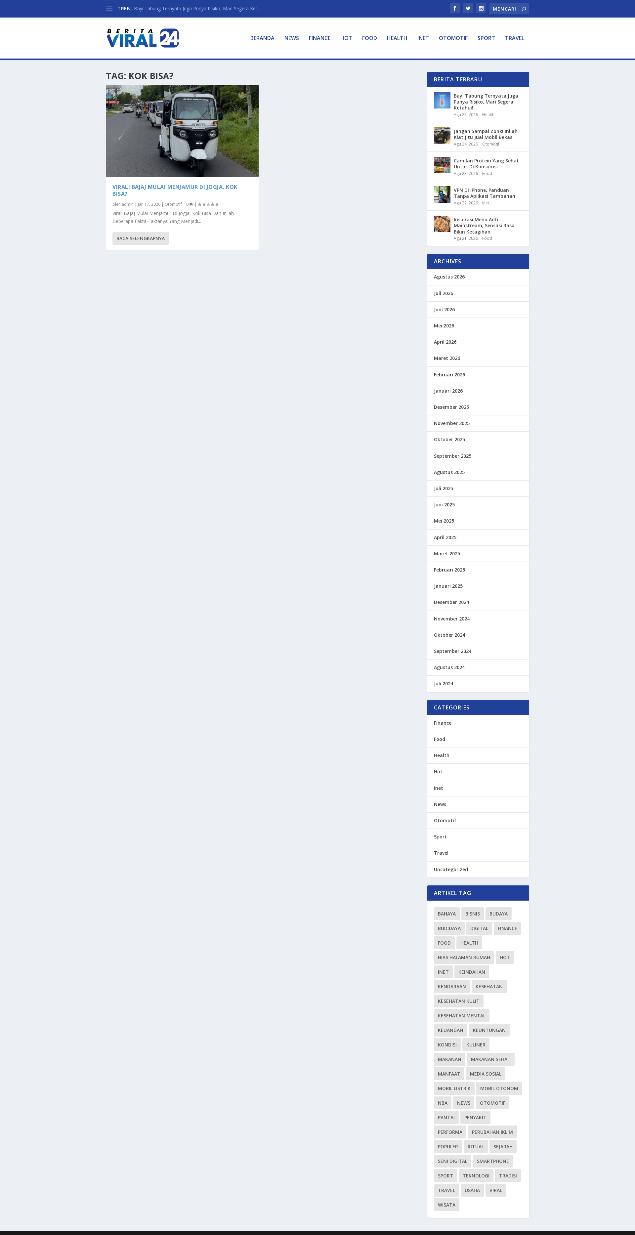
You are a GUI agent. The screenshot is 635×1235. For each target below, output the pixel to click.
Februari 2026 (449, 374)
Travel (514, 38)
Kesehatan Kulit (459, 1001)
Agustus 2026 (449, 277)
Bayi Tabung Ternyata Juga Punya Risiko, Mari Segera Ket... (197, 8)
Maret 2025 (447, 553)
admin (128, 204)
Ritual (476, 1146)
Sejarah (503, 1146)
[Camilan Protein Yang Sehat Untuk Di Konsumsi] (442, 165)
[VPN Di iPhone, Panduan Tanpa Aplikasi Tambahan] (442, 194)
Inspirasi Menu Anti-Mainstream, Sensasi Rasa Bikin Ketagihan (484, 225)
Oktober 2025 (449, 439)
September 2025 (452, 456)
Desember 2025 (451, 407)
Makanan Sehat (491, 1059)
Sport (486, 38)
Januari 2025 (448, 586)
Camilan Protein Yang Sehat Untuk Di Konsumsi (486, 163)
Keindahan (471, 972)
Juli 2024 (443, 683)
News (291, 38)
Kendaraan (452, 986)
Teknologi (476, 1175)
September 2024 (452, 651)
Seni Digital (452, 1161)
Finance (319, 38)
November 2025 (452, 423)
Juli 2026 (443, 293)
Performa (450, 1132)
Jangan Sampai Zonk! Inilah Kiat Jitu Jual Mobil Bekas (486, 134)
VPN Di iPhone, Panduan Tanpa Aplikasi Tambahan (484, 193)
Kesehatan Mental (462, 1015)
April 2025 (445, 537)
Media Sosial (485, 1074)
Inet (423, 38)
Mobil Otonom (499, 1088)
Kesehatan (489, 986)
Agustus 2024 (449, 667)
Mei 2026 (444, 325)
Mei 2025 (444, 521)
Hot (346, 38)
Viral (495, 1190)
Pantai (446, 1117)
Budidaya (449, 928)
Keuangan (450, 1030)
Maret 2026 (447, 358)
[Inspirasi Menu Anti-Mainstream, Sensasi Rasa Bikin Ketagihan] (442, 224)
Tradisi (508, 1175)
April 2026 (445, 342)
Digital (479, 928)
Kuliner (476, 1045)
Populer (448, 1146)
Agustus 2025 (449, 472)
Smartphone (493, 1161)
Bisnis (472, 914)
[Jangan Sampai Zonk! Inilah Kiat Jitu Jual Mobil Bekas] (442, 135)
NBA (442, 1103)
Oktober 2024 (449, 635)
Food (369, 38)
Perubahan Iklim (492, 1132)
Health (397, 38)
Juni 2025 (444, 504)
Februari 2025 (449, 570)
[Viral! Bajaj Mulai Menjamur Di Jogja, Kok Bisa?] (182, 131)
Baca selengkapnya (140, 238)
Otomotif (453, 38)
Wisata (446, 1205)
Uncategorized (451, 869)
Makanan (449, 1059)
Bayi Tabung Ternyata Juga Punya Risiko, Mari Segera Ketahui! (486, 102)
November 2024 (452, 619)
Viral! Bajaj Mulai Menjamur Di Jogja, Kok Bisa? (174, 190)
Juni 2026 (444, 309)
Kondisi (447, 1045)
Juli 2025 (443, 488)
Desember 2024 (451, 602)
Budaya (498, 914)
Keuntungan (489, 1030)
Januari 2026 (448, 391)
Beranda (262, 38)
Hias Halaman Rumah (464, 957)
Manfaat (449, 1074)
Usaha (472, 1190)
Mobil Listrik (454, 1088)
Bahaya (447, 914)
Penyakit (475, 1117)
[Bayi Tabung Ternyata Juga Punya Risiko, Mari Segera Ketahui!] (442, 100)
